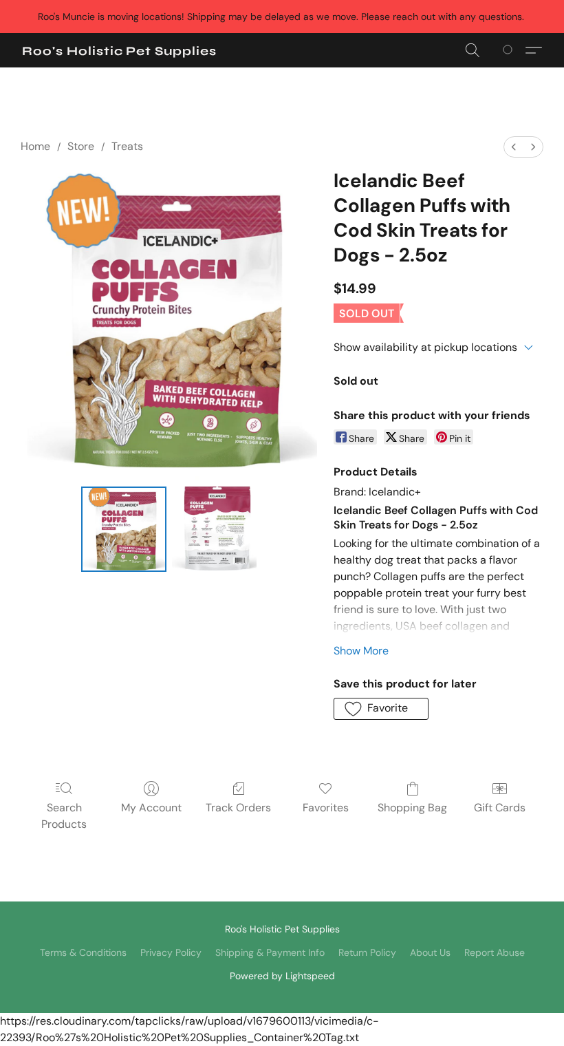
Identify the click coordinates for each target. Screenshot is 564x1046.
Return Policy (367, 952)
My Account (151, 807)
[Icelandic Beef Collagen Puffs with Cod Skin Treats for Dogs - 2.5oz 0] (123, 529)
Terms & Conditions (83, 952)
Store (80, 146)
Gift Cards (499, 807)
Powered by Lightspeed (282, 976)
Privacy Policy (171, 952)
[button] (119, 51)
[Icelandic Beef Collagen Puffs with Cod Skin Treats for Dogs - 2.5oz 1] (214, 529)
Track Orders (238, 807)
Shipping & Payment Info (270, 952)
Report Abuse (494, 952)
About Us (430, 952)
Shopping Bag (412, 807)
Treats (127, 146)
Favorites (326, 807)
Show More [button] (361, 650)
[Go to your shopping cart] (510, 50)
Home (35, 146)
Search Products (64, 815)
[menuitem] (513, 147)
